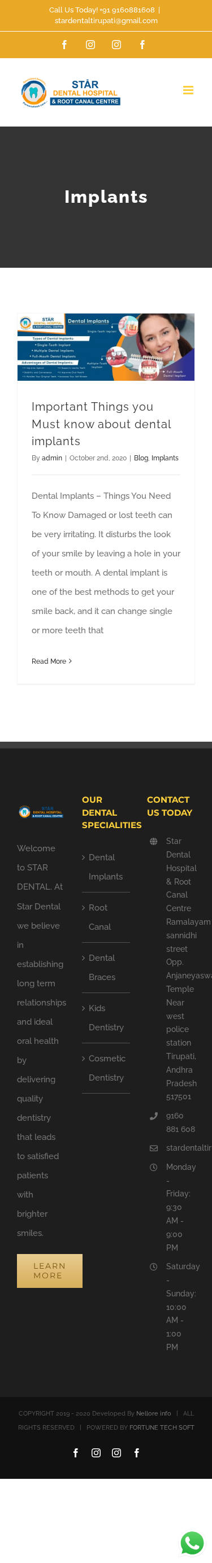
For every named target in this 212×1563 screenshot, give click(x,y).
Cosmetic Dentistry (106, 1068)
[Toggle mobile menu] (189, 90)
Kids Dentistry (106, 1018)
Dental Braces (102, 967)
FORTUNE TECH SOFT (161, 1427)
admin (52, 458)
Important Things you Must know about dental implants (101, 424)
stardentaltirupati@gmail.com (106, 20)
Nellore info (153, 1413)
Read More (49, 661)
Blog (141, 458)
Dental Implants (106, 867)
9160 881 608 (180, 1122)
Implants (165, 458)
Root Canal (100, 917)
